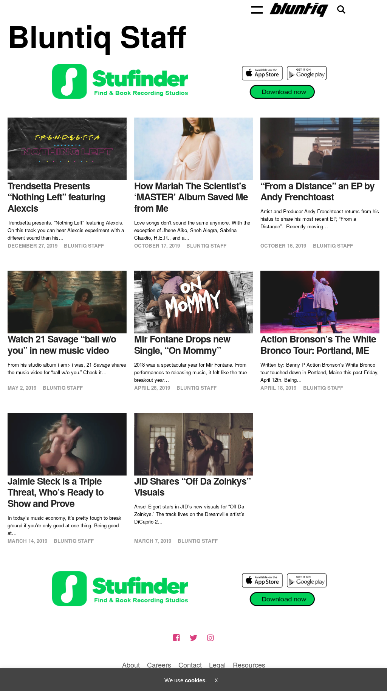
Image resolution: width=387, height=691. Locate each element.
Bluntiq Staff (84, 245)
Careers (159, 664)
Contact (190, 664)
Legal (217, 664)
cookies (195, 680)
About (131, 664)
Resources (249, 664)
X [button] (216, 680)
